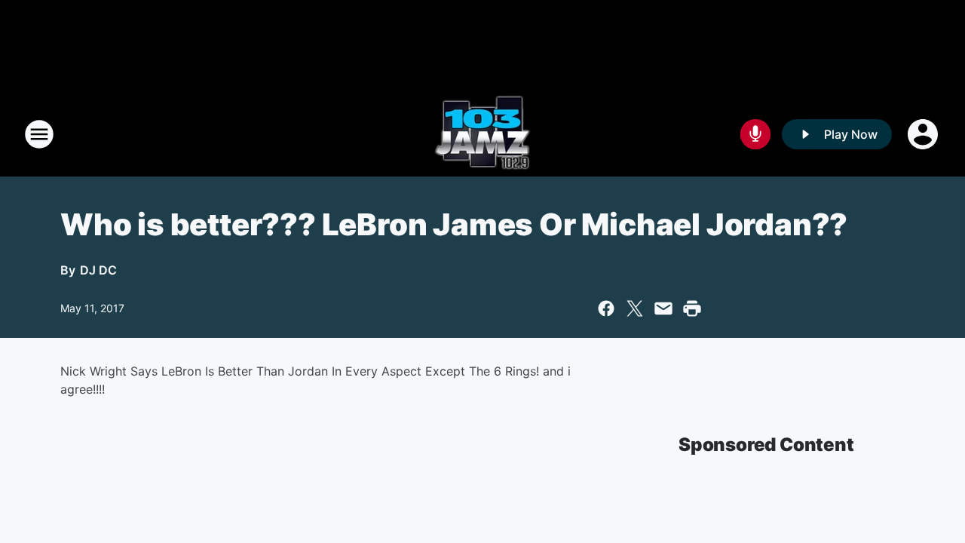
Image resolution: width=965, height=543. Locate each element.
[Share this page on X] (634, 308)
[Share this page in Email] (663, 308)
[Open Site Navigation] (39, 134)
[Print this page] (692, 308)
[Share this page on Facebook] (606, 308)
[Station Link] (482, 134)
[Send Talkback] (755, 134)
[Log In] (924, 134)
